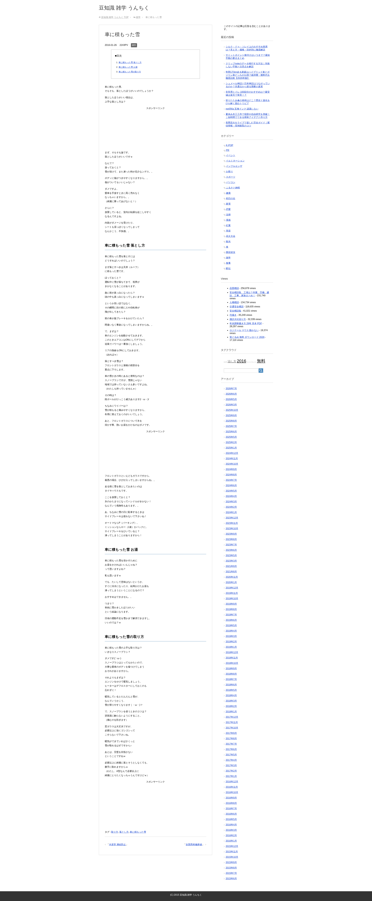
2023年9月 (231, 534)
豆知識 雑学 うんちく (124, 8)
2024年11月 (232, 458)
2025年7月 (231, 426)
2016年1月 (231, 841)
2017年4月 (231, 760)
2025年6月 (231, 431)
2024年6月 (231, 485)
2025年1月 (231, 447)
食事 (228, 263)
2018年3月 (231, 701)
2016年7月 (231, 808)
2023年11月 (232, 523)
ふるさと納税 (233, 187)
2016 (241, 360)
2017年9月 (231, 733)
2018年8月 (231, 674)
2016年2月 (231, 835)
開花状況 (230, 252)
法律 (228, 214)
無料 (261, 360)
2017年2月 (231, 771)
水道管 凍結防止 (117, 844)
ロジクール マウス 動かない (244, 330)
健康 (228, 193)
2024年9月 (231, 469)
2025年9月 (231, 415)
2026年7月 (231, 388)
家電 (228, 204)
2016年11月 (232, 787)
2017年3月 (231, 765)
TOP (115, 17)
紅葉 (228, 225)
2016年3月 (231, 830)
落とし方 (124, 832)
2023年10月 (232, 528)
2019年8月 (231, 609)
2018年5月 (231, 690)
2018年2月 (231, 706)
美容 (228, 231)
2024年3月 (231, 501)
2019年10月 (232, 598)
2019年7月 (231, 614)
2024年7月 (231, 480)
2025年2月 (231, 442)
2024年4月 (231, 496)
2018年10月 (232, 663)
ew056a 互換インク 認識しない (242, 109)
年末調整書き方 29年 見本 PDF (246, 323)
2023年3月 (231, 561)
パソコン (230, 182)
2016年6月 (231, 814)
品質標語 (234, 288)
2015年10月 (232, 857)
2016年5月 (231, 819)
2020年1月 (231, 582)
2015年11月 (232, 851)
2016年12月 (232, 781)
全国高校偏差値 (194, 844)
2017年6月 (231, 749)
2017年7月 (231, 744)
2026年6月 (231, 394)
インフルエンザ (234, 166)
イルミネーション (235, 161)
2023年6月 (231, 550)
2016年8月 (231, 803)
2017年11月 (232, 722)
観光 (228, 241)
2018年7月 (231, 679)
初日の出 (230, 198)
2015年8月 (231, 868)
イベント (230, 155)
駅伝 (228, 268)
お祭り (229, 171)
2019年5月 (231, 625)
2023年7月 (231, 544)
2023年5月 (231, 555)
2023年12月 (232, 517)
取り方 (114, 832)
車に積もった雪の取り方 (130, 72)
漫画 (228, 220)
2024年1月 (231, 512)
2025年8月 (231, 421)
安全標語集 (235, 311)
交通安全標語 (237, 306)
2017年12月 (232, 717)
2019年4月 (231, 631)
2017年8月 (231, 738)
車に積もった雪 (138, 832)
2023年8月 (231, 539)
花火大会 (230, 236)
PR (227, 150)
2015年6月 (231, 878)
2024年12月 (232, 453)
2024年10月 (232, 464)
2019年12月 (232, 588)
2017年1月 (231, 776)
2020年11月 (232, 577)
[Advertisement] (155, 131)
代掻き (233, 315)
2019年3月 (231, 636)
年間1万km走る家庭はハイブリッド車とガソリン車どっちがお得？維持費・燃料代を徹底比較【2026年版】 (248, 75)
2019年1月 (231, 647)
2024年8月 (231, 474)
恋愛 (228, 209)
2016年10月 (232, 792)
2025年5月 (231, 437)
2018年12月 (232, 652)
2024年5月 (231, 491)
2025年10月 (232, 410)
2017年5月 (231, 754)
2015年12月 (232, 846)
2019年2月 (231, 641)
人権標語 (234, 302)
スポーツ (230, 177)
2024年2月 (231, 507)
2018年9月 (231, 668)
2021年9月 (231, 566)
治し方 (232, 361)
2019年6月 (231, 620)
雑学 (134, 45)
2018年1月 (231, 711)
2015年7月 (231, 873)
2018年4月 (231, 695)
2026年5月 (231, 399)
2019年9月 (231, 604)
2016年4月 (231, 824)
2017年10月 (232, 728)
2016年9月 (231, 798)
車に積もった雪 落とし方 (130, 62)
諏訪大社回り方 (238, 319)
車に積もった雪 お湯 (128, 67)
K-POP (229, 145)
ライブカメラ (251, 362)
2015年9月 (231, 862)
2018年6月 (231, 684)
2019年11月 (232, 593)
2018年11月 (232, 658)
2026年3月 (231, 404)
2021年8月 (231, 571)
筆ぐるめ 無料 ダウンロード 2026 (247, 337)
